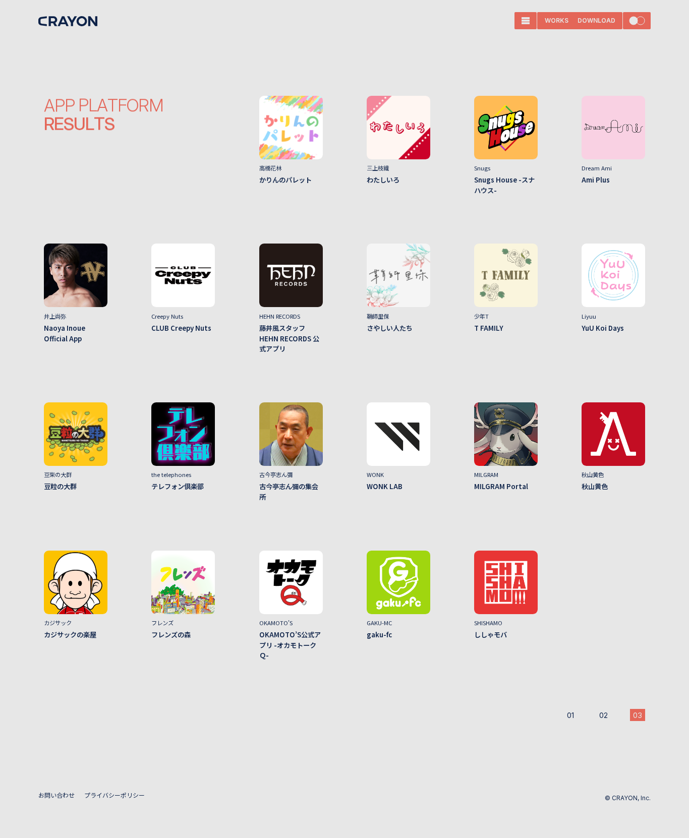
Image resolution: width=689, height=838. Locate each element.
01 (570, 715)
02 (603, 715)
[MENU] (525, 20)
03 (637, 715)
